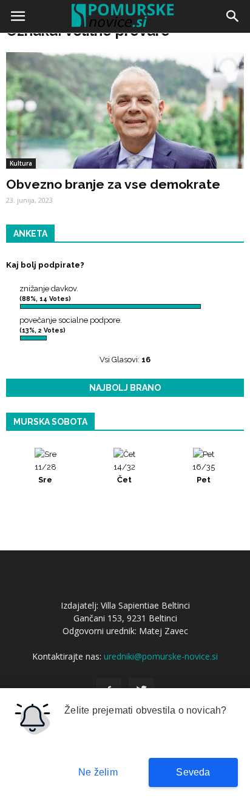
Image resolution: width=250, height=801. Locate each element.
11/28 (45, 473)
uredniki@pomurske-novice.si (161, 656)
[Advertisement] (125, 167)
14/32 (124, 473)
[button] (233, 16)
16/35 (203, 473)
